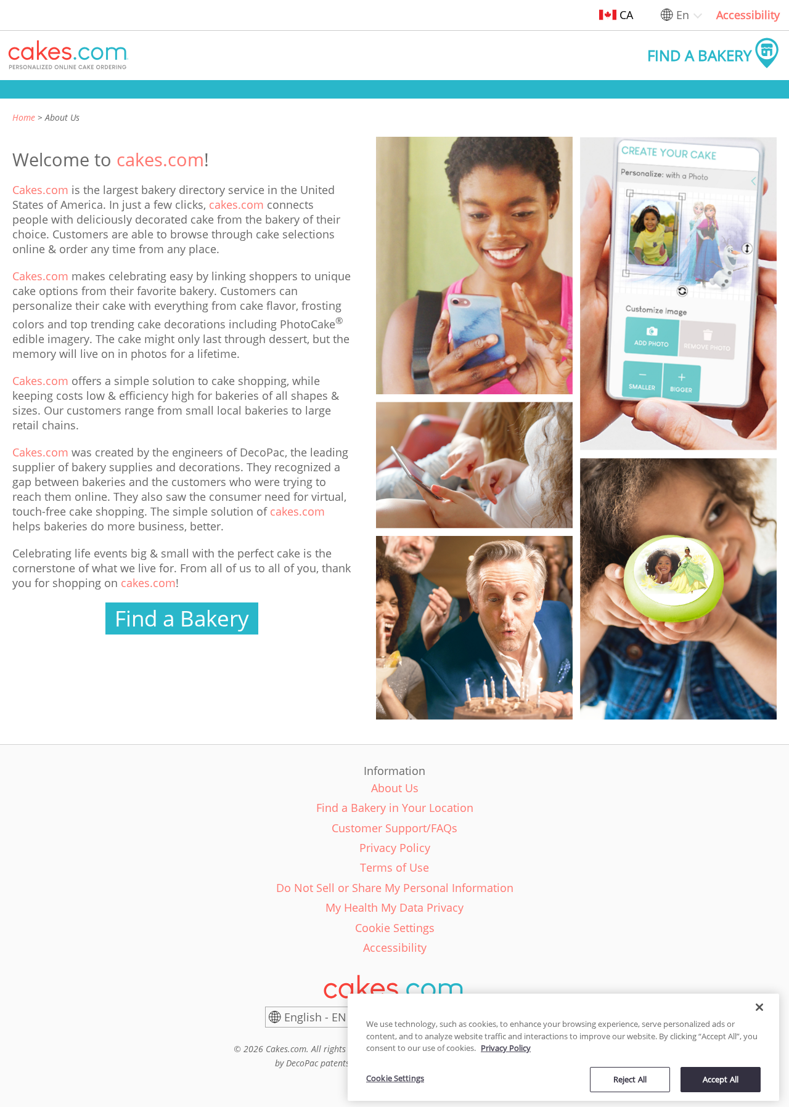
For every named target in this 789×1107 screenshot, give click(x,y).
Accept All (720, 1078)
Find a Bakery (182, 618)
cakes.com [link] (160, 159)
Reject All (630, 1078)
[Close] (759, 1007)
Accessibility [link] (748, 14)
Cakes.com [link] (40, 189)
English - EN (315, 1017)
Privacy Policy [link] (394, 847)
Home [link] (23, 117)
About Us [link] (395, 788)
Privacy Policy (506, 1047)
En (682, 14)
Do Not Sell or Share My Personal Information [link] (394, 887)
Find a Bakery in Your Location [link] (394, 807)
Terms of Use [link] (394, 867)
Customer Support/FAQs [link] (394, 828)
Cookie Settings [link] (395, 927)
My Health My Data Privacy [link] (394, 907)
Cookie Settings (395, 1078)
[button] (68, 55)
